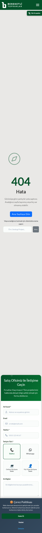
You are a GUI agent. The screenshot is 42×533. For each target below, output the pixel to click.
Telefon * (6, 430)
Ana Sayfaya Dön (21, 214)
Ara (35, 229)
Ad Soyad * (7, 407)
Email (5, 418)
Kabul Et (21, 516)
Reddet (21, 522)
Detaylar (21, 528)
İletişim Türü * (8, 442)
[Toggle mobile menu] (37, 5)
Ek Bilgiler (7, 479)
